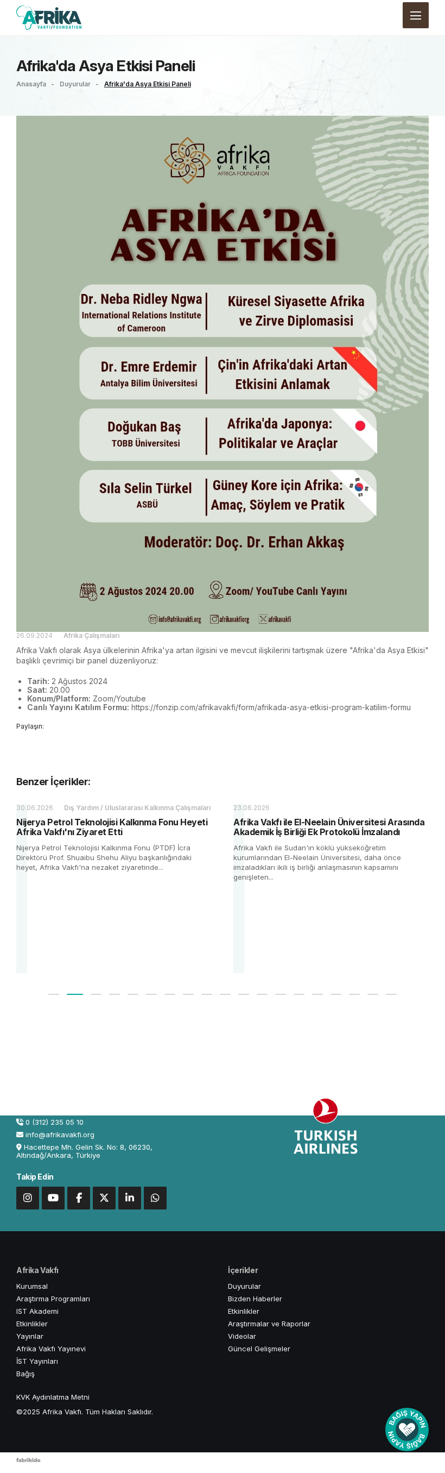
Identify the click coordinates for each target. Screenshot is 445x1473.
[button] (53, 994)
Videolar (242, 1336)
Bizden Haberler (255, 1298)
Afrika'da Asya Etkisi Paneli (147, 84)
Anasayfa (32, 84)
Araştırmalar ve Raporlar (269, 1323)
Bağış (25, 1373)
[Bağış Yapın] (407, 1429)
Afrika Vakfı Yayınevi (51, 1348)
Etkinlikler (32, 1323)
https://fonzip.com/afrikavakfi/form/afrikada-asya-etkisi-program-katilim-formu (271, 707)
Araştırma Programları (53, 1298)
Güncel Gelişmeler (259, 1348)
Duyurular (76, 84)
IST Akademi (37, 1311)
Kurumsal (32, 1286)
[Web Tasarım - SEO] (28, 1462)
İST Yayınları (37, 1361)
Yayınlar (29, 1336)
